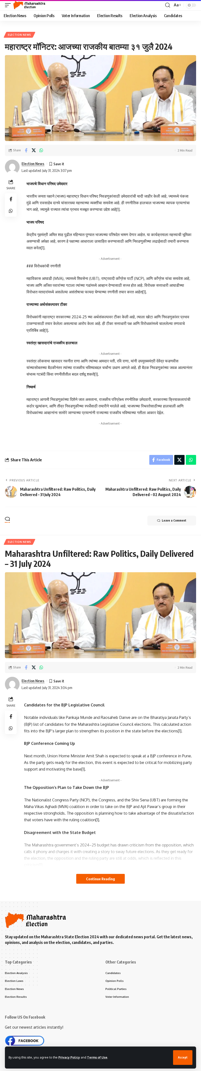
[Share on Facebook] (26, 150)
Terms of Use (97, 1057)
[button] (182, 1057)
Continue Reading (100, 879)
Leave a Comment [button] (174, 520)
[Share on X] (33, 150)
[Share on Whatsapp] (41, 150)
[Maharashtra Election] (29, 5)
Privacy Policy (69, 1057)
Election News (19, 34)
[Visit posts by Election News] (12, 167)
